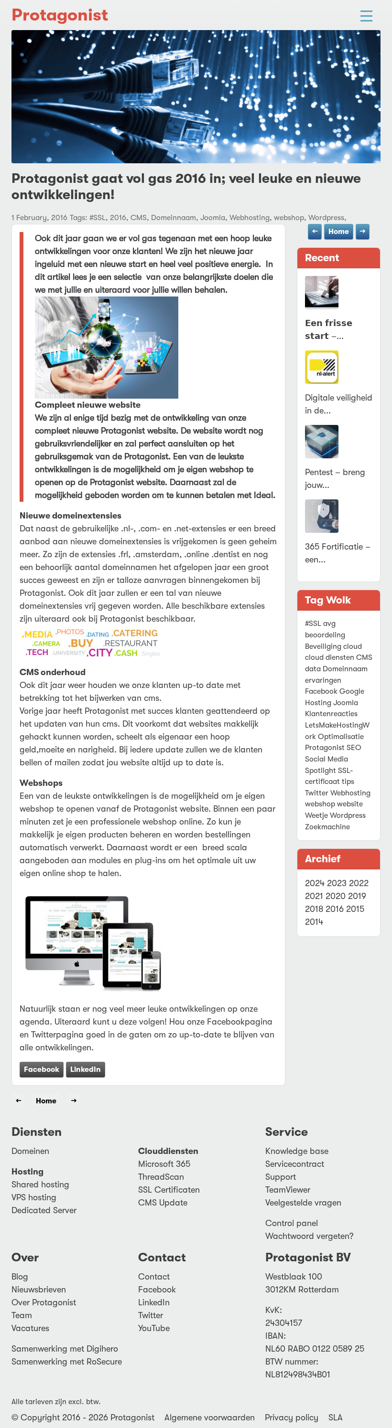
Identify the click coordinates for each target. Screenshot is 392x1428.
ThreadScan (161, 1177)
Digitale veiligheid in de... (338, 404)
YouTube (154, 1328)
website (350, 804)
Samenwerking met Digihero (64, 1349)
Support (280, 1177)
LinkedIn (85, 1069)
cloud (352, 646)
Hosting (318, 702)
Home (338, 231)
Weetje (316, 815)
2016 (335, 909)
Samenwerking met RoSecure (66, 1361)
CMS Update (162, 1202)
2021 (314, 896)
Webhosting (350, 793)
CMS (364, 657)
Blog (19, 1276)
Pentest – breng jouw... (335, 478)
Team (21, 1315)
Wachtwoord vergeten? (309, 1236)
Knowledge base (296, 1151)
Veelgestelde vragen (303, 1202)
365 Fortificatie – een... (337, 553)
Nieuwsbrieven (38, 1289)
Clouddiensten (168, 1151)
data (313, 669)
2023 (337, 883)
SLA (335, 1417)
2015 (355, 909)
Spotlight (320, 770)
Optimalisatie (341, 736)
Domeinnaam (345, 669)
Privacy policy (291, 1417)
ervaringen (323, 680)
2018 (314, 909)
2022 (359, 883)
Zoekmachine (327, 827)
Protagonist (59, 15)
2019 (357, 896)
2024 (315, 883)
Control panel (291, 1223)
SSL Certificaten (169, 1190)
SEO (354, 747)
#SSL (313, 623)
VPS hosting (33, 1197)
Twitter (316, 793)
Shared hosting (40, 1184)
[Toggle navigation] (366, 15)
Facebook (41, 1069)
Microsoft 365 (164, 1164)
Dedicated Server (43, 1210)
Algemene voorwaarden (209, 1417)
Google (351, 691)
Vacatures (30, 1328)
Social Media (326, 759)
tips (348, 781)
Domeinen (30, 1151)
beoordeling (325, 635)
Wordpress (348, 815)
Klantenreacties (331, 713)
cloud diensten (329, 657)
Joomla (345, 702)
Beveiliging (323, 646)
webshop (320, 804)
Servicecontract (294, 1164)
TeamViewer (287, 1190)
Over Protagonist (43, 1302)
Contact (154, 1276)
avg (329, 623)
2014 (314, 922)
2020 (336, 896)
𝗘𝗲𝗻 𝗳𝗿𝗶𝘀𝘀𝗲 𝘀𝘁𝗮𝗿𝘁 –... (328, 329)
